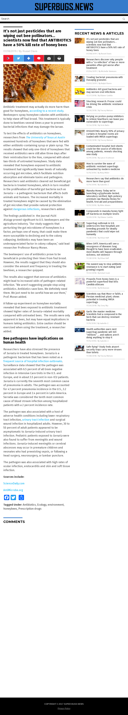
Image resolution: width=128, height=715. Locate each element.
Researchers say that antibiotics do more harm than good (105, 180)
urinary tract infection (35, 419)
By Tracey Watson (105, 110)
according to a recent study (46, 110)
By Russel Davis (105, 54)
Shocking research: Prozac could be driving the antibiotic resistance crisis (104, 104)
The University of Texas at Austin (45, 137)
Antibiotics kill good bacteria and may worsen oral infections (103, 90)
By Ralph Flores (105, 83)
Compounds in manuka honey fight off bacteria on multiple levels (104, 212)
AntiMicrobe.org (13, 490)
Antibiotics (29, 504)
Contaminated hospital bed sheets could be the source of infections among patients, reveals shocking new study (104, 150)
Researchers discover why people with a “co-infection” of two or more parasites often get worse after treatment (105, 63)
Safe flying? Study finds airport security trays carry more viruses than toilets (104, 349)
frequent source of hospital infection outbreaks (32, 361)
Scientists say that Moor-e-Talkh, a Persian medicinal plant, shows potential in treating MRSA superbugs (104, 298)
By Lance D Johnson (106, 158)
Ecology (41, 504)
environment (56, 504)
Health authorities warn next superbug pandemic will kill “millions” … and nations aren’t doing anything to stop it (102, 333)
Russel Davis (29, 51)
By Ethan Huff (103, 238)
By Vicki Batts (103, 125)
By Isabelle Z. (103, 185)
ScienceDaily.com (13, 483)
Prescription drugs (30, 508)
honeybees (10, 508)
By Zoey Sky (103, 306)
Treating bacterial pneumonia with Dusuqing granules (104, 79)
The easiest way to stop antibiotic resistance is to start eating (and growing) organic (104, 267)
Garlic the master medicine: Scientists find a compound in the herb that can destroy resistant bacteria (104, 315)
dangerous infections (26, 209)
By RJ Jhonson (103, 288)
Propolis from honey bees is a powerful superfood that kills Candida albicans (102, 282)
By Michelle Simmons (107, 71)
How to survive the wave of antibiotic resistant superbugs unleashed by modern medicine (103, 166)
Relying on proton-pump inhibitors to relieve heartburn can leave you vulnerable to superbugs (105, 119)
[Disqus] (37, 567)
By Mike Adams (104, 205)
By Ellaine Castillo (105, 95)
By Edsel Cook (104, 273)
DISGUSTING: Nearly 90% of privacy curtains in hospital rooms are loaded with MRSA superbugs (105, 134)
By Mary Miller (103, 173)
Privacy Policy (64, 708)
